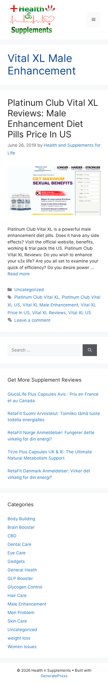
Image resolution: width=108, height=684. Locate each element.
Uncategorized (29, 289)
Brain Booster (21, 527)
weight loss (19, 638)
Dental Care (19, 544)
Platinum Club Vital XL (36, 297)
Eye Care (17, 552)
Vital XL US (79, 312)
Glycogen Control (25, 586)
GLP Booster (20, 578)
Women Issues (22, 646)
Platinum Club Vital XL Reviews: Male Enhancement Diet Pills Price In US (53, 118)
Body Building (21, 518)
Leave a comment (32, 320)
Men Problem (21, 612)
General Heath (22, 569)
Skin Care (17, 621)
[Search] (90, 350)
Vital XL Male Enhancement (50, 304)
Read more (19, 273)
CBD (12, 535)
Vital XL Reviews (49, 312)
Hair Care (17, 595)
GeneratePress (54, 675)
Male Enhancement (27, 604)
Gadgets (16, 561)
